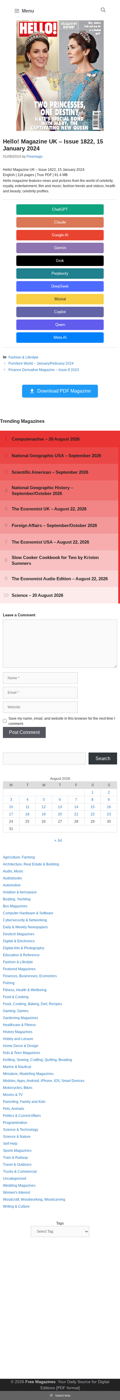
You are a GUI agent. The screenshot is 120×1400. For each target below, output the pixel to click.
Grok (60, 260)
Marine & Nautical (17, 1067)
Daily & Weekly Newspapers (25, 927)
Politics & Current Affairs (22, 1116)
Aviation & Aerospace (20, 892)
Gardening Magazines (20, 1018)
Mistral (60, 299)
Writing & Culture (16, 1206)
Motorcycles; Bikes (17, 1088)
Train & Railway (15, 1158)
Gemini (60, 248)
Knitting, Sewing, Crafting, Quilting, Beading (37, 1060)
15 (93, 807)
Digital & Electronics (19, 941)
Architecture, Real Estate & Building (31, 864)
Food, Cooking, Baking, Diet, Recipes (32, 1004)
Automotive (12, 885)
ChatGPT (60, 209)
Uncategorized (14, 1179)
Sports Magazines (17, 1151)
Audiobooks (12, 878)
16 (109, 807)
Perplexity (60, 273)
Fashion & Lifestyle (23, 357)
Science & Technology (20, 1130)
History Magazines (17, 1032)
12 (44, 807)
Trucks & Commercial (20, 1172)
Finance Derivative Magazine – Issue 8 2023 (43, 370)
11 (27, 807)
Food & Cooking (16, 997)
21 (76, 814)
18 (27, 814)
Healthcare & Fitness (19, 1025)
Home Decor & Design (20, 1046)
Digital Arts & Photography (23, 948)
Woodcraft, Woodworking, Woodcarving (34, 1199)
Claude (60, 222)
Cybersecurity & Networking (25, 920)
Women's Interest (16, 1192)
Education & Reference (21, 955)
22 (93, 814)
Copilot (60, 312)
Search (103, 758)
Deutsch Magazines (18, 934)
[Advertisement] (60, 1309)
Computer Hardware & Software (28, 913)
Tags (60, 1223)
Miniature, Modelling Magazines (28, 1074)
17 (11, 814)
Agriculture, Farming (19, 857)
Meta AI (60, 337)
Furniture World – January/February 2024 (41, 363)
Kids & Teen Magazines (21, 1053)
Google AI (60, 235)
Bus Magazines (15, 906)
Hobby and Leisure (18, 1039)
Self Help (10, 1144)
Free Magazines (40, 1381)
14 (76, 807)
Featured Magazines (19, 969)
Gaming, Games (16, 1011)
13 (60, 807)
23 (109, 814)
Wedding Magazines (19, 1185)
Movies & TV (13, 1095)
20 (60, 814)
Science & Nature (17, 1137)
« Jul (58, 840)
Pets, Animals (13, 1109)
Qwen (60, 324)
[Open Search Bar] (103, 10)
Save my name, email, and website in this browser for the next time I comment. (61, 721)
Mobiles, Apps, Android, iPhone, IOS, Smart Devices (43, 1081)
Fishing (9, 983)
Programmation (15, 1123)
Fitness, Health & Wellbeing (25, 990)
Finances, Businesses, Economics (30, 976)
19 (44, 814)
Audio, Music (13, 871)
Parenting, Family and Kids (24, 1102)
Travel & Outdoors (17, 1165)
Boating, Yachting (17, 899)
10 (11, 807)
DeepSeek (60, 286)
